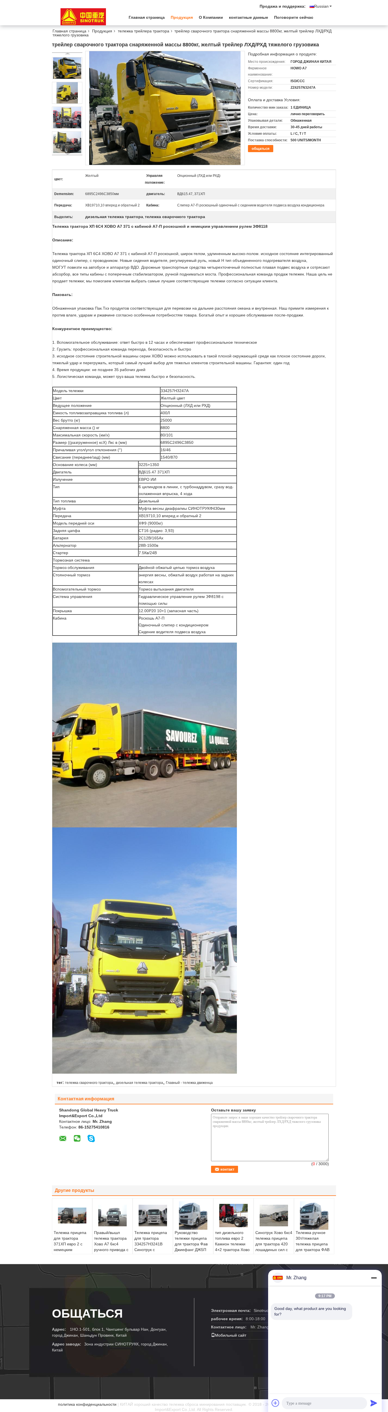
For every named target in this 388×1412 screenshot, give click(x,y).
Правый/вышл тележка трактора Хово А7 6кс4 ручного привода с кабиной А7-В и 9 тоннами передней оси (111, 1249)
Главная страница (147, 17)
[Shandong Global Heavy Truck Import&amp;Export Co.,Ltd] (83, 16)
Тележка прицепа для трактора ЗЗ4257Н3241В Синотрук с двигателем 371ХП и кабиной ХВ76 (151, 1246)
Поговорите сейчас (293, 17)
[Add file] (275, 1403)
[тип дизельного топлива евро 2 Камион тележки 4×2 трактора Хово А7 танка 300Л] (233, 1215)
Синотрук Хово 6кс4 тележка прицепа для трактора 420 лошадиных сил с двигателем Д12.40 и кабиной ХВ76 (273, 1246)
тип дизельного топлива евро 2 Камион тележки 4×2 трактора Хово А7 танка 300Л (232, 1244)
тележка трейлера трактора (143, 31)
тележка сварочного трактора (89, 1083)
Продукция (182, 17)
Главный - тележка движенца (189, 1083)
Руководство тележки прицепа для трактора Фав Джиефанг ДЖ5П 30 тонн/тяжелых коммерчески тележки (191, 1249)
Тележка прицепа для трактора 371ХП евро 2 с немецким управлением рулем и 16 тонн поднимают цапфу (71, 1249)
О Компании (211, 17)
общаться (261, 148)
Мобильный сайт (230, 1335)
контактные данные (248, 17)
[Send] (373, 1403)
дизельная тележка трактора (139, 1083)
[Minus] (373, 1277)
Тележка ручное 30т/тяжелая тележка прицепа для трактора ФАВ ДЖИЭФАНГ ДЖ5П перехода (313, 1246)
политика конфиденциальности (87, 1404)
